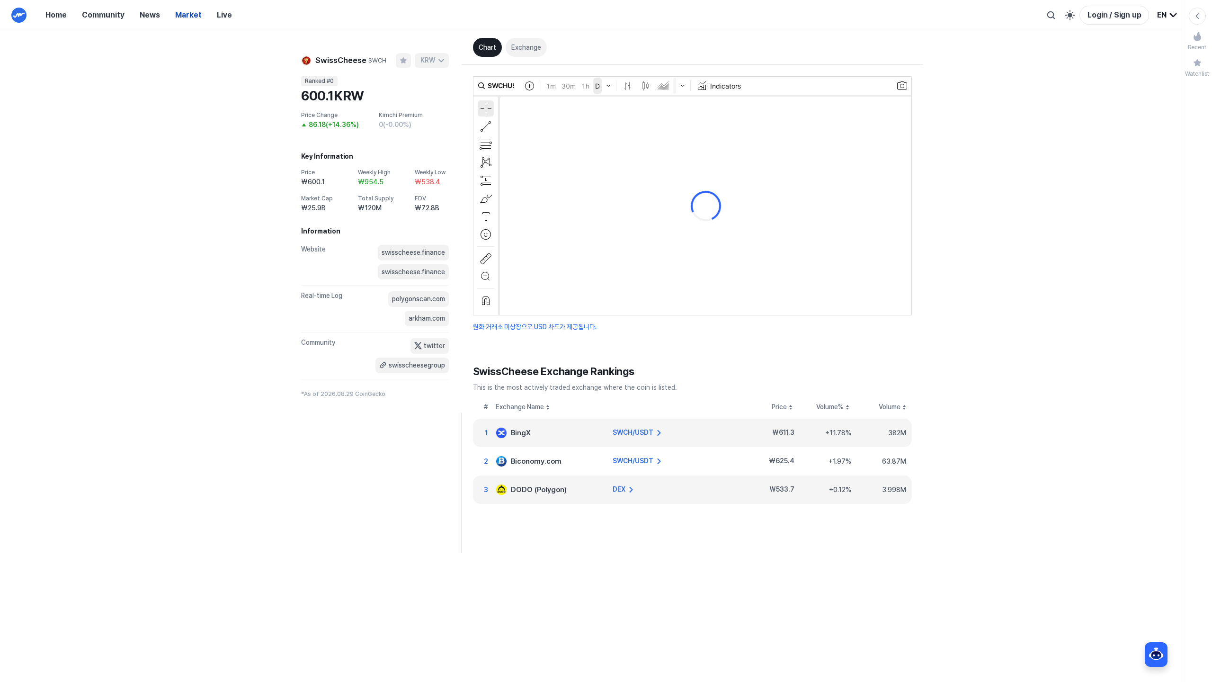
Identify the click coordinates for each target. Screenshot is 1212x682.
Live (224, 14)
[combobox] (1167, 15)
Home (56, 14)
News (150, 14)
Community (103, 14)
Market (188, 14)
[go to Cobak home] (19, 15)
